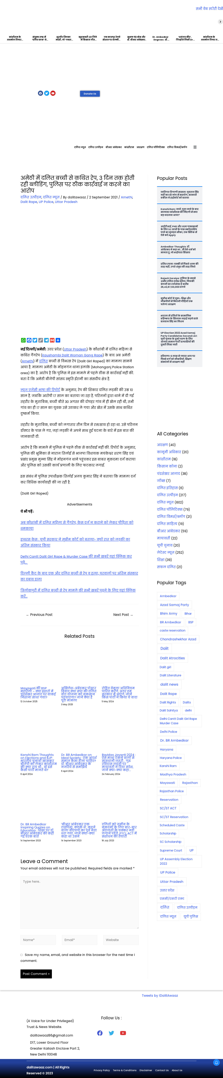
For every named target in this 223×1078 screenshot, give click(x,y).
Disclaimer (146, 1070)
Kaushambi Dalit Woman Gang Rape (72, 355)
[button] (90, 94)
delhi (188, 710)
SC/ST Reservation (174, 817)
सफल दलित (166, 567)
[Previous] (2, 21)
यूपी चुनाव (164, 545)
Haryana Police (171, 758)
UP (191, 850)
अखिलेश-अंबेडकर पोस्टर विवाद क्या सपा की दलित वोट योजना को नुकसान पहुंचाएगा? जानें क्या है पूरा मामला (78, 694)
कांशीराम (129, 147)
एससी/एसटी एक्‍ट (172, 899)
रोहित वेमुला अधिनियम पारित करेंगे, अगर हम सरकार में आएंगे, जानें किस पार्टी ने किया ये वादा (119, 692)
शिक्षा (160, 560)
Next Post (123, 614)
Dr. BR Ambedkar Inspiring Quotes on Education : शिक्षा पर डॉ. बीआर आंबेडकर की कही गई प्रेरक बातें (37, 830)
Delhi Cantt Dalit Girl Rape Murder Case (178, 721)
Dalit (164, 648)
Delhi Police (168, 732)
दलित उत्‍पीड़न (95, 147)
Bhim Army (168, 613)
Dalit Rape (28, 202)
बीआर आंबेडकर (114, 147)
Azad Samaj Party (174, 605)
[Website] (121, 940)
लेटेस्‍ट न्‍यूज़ (165, 552)
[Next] (220, 21)
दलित (43, 361)
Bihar (188, 614)
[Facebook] (40, 93)
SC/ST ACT (168, 808)
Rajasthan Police (172, 791)
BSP (190, 622)
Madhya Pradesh (173, 774)
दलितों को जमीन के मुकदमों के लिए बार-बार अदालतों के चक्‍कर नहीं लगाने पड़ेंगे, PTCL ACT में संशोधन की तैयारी (119, 830)
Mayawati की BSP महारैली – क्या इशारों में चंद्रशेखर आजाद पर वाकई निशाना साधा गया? (38, 692)
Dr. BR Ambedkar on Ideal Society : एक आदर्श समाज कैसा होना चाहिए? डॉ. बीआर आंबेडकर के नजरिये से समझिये (79, 761)
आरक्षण (140, 147)
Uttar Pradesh (66, 202)
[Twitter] (46, 93)
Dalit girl (165, 667)
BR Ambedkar (170, 622)
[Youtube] (53, 93)
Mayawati (167, 783)
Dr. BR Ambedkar (174, 740)
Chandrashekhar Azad (178, 639)
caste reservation (172, 630)
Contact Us (162, 1070)
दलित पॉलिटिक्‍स (156, 147)
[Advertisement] (111, 66)
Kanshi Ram (168, 766)
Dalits (187, 702)
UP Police (46, 202)
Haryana (166, 749)
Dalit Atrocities (172, 658)
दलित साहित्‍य (167, 524)
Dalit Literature (170, 675)
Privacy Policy (102, 1070)
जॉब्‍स (161, 481)
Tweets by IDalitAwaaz (160, 995)
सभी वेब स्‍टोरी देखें (209, 9)
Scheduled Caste (172, 825)
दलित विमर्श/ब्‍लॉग (177, 147)
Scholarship (168, 833)
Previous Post (39, 614)
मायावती (163, 538)
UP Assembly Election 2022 (176, 861)
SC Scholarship (170, 842)
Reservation (169, 800)
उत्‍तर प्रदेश (167, 890)
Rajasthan (190, 783)
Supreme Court (171, 850)
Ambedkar (168, 596)
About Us (177, 1070)
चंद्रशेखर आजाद (168, 473)
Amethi (126, 197)
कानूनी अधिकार (169, 452)
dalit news (169, 684)
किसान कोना (167, 466)
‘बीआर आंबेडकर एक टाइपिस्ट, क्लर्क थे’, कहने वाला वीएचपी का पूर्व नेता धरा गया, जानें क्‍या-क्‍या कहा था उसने (79, 830)
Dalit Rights (168, 702)
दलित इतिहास (167, 488)
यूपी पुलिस (191, 917)
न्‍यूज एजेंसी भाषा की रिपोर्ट (40, 390)
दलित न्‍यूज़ (80, 147)
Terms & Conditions (125, 1070)
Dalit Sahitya (169, 710)
